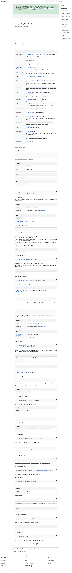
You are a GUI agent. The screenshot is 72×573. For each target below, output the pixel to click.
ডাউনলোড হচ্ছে (3, 560)
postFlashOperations (30, 80)
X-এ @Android (27, 557)
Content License (25, 548)
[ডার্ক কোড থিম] (56, 153)
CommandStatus (25, 259)
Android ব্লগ (26, 560)
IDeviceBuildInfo (46, 54)
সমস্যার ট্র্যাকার (50, 565)
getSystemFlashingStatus (31, 67)
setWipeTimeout (29, 127)
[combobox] (50, 1)
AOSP (16, 20)
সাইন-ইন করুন (68, 1)
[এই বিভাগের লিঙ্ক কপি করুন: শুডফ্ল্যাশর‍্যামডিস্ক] (24, 495)
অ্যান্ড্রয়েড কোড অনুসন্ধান (17, 1)
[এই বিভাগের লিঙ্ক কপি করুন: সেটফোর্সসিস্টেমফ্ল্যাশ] (25, 434)
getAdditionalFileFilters (31, 63)
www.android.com (51, 560)
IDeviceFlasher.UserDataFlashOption (20, 72)
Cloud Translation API (34, 16)
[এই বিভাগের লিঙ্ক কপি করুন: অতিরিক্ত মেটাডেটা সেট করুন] (28, 396)
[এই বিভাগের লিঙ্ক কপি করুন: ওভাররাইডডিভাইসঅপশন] (27, 295)
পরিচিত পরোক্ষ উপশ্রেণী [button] (32, 35)
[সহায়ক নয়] (56, 20)
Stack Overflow (50, 563)
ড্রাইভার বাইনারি (3, 565)
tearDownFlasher (30, 141)
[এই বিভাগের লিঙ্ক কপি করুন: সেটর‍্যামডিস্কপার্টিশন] (25, 445)
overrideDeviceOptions (31, 76)
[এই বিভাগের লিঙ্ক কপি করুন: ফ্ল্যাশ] (18, 188)
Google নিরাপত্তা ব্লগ (28, 562)
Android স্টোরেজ (3, 557)
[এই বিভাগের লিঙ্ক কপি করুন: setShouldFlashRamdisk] (27, 456)
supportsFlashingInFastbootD (32, 136)
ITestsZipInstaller (19, 383)
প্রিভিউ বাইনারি (3, 562)
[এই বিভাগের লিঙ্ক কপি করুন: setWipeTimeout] (24, 477)
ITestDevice (37, 54)
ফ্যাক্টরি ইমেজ (3, 563)
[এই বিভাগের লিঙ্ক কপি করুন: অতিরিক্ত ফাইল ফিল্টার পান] (28, 225)
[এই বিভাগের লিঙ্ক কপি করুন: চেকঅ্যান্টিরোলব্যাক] (25, 151)
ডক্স (9, 1)
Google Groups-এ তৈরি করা (29, 565)
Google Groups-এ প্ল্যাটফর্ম (29, 563)
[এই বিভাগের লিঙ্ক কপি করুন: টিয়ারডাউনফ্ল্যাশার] (24, 532)
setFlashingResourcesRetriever (32, 103)
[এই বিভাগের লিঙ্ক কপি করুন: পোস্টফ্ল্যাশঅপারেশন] (25, 307)
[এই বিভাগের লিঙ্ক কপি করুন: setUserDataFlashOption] (28, 466)
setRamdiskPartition (30, 112)
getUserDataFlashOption (31, 71)
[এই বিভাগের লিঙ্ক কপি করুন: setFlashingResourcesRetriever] (31, 415)
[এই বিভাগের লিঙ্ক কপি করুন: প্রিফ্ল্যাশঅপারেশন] (23, 341)
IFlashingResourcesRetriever (45, 103)
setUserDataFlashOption (31, 121)
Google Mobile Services (52, 562)
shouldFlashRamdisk (30, 131)
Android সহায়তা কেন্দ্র (51, 557)
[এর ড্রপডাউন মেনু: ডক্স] (11, 1)
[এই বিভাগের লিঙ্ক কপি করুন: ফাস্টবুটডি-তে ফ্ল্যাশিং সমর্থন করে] (30, 514)
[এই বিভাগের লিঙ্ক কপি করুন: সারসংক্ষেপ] (22, 48)
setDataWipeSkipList (30, 92)
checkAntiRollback (30, 54)
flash (28, 58)
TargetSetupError (19, 221)
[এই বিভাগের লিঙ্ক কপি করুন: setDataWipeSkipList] (26, 376)
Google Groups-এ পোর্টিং (28, 566)
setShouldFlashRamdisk (31, 116)
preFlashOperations (30, 86)
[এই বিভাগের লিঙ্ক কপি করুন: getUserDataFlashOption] (28, 276)
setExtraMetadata (30, 99)
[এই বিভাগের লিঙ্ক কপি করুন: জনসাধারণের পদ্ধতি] (26, 148)
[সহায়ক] (54, 20)
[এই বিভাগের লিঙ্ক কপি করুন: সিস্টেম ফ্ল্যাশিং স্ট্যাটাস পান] (28, 255)
